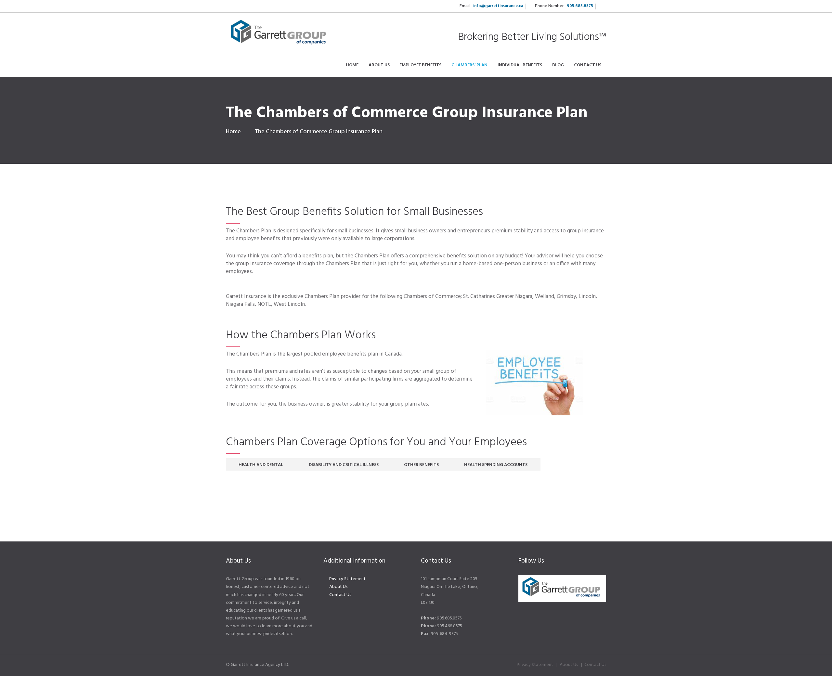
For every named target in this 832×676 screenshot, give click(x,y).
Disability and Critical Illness (344, 465)
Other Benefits (421, 465)
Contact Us (340, 595)
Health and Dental (261, 465)
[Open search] (601, 6)
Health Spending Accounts (495, 465)
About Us (338, 587)
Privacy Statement (347, 579)
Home (233, 131)
